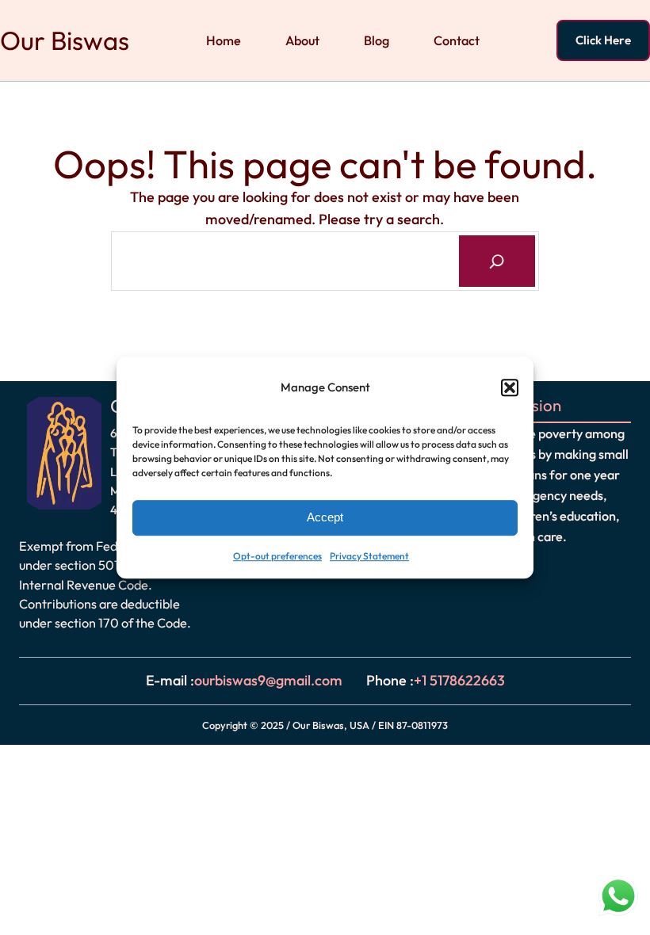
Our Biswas (64, 40)
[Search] (497, 261)
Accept (325, 518)
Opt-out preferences (277, 556)
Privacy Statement (369, 556)
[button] (510, 388)
